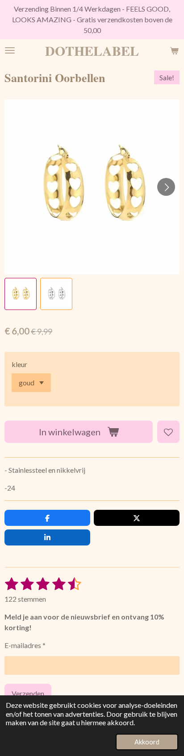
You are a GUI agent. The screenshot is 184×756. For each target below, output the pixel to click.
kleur (19, 364)
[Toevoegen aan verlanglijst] (168, 432)
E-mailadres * (25, 645)
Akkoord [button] (146, 742)
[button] (20, 294)
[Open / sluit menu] (10, 50)
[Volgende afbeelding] (166, 187)
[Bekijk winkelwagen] (174, 50)
